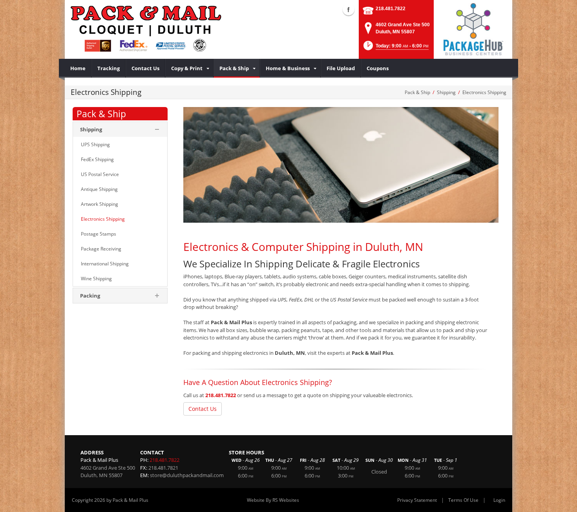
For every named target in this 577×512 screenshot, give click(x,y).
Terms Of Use (463, 500)
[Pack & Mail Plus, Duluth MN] (146, 29)
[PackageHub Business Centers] (473, 28)
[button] (395, 48)
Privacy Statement (417, 500)
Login (499, 500)
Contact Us (202, 408)
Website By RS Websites (273, 500)
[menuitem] (78, 68)
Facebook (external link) (348, 9)
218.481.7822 (390, 8)
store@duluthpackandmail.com (187, 475)
